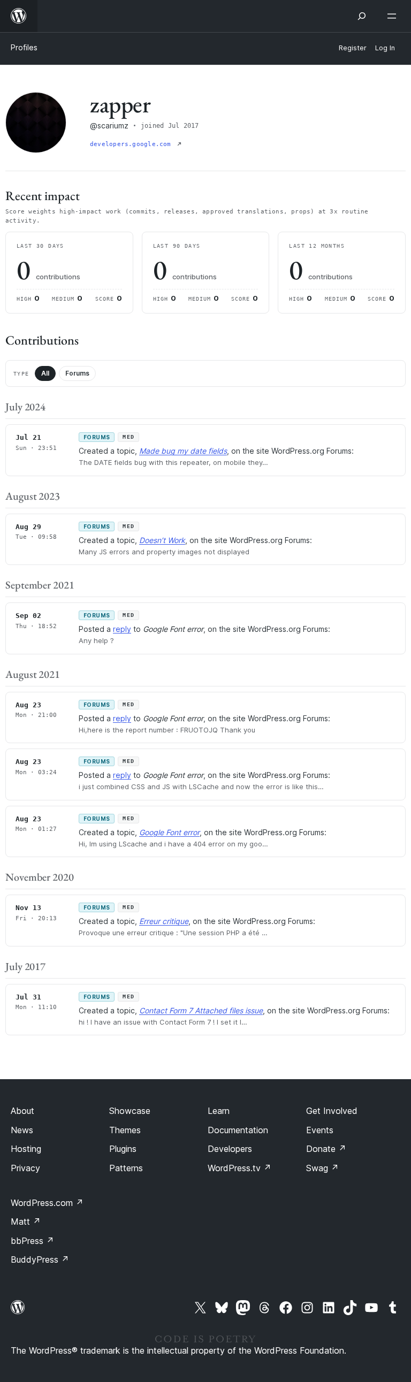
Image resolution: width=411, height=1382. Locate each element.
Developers (230, 1148)
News (22, 1130)
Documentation (238, 1130)
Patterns (126, 1168)
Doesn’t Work (162, 540)
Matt (26, 1221)
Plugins (122, 1148)
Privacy (25, 1168)
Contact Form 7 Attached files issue (201, 1010)
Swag (322, 1168)
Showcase (129, 1110)
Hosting (26, 1148)
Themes (125, 1130)
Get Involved (331, 1110)
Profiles (24, 47)
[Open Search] (362, 16)
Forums (77, 373)
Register (353, 48)
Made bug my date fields (183, 450)
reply (122, 628)
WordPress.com (47, 1202)
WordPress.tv (239, 1168)
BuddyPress (40, 1259)
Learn (219, 1110)
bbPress (32, 1240)
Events (319, 1130)
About (22, 1110)
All (45, 373)
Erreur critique (163, 921)
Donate (326, 1148)
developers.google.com (132, 144)
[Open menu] (394, 16)
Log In (385, 48)
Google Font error (169, 832)
